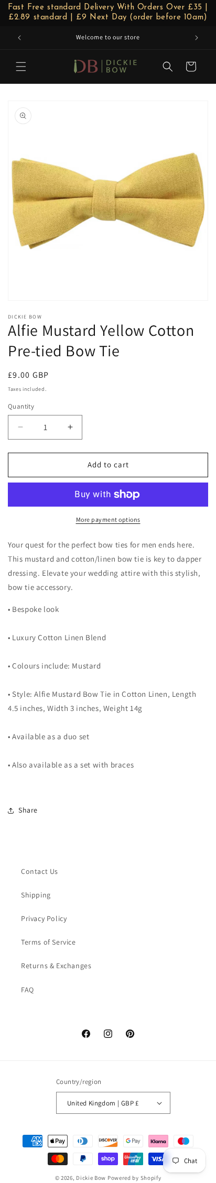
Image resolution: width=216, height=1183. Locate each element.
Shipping (36, 895)
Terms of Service (48, 942)
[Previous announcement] (19, 37)
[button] (21, 66)
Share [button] (28, 810)
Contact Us (39, 871)
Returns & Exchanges (56, 965)
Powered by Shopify (134, 1177)
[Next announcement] (196, 37)
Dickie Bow (91, 1177)
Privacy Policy (44, 918)
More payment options (108, 519)
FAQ (27, 989)
